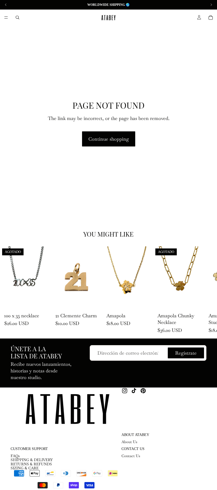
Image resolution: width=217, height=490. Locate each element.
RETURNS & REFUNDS (31, 464)
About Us (129, 441)
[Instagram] (124, 390)
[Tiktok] (134, 390)
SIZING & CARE (25, 468)
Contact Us (130, 455)
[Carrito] (210, 17)
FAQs (15, 455)
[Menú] (6, 17)
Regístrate (186, 353)
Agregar (98, 302)
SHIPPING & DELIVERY (32, 459)
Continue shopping (108, 139)
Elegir (149, 302)
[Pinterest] (143, 390)
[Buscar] (17, 17)
